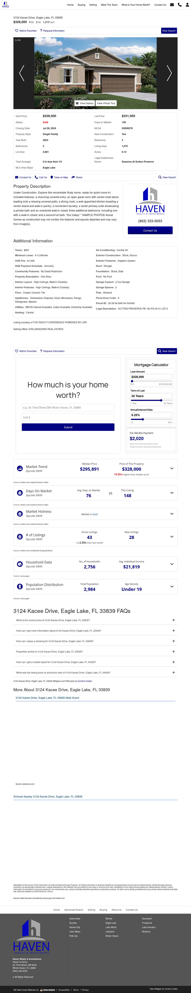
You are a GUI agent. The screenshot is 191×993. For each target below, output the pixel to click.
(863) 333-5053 (150, 220)
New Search (169, 30)
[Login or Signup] (187, 4)
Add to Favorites (28, 30)
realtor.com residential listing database (36, 550)
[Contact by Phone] (180, 4)
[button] (21, 73)
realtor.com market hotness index (34, 482)
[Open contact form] (172, 4)
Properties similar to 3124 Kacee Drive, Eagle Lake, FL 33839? (49, 651)
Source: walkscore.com (25, 784)
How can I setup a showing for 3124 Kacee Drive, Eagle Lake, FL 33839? (55, 641)
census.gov (24, 576)
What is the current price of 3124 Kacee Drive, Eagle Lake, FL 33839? (53, 620)
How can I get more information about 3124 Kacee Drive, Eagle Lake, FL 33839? (58, 630)
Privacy (85, 989)
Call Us (43, 177)
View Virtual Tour (106, 103)
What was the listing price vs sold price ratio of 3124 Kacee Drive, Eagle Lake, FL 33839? (63, 672)
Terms (75, 989)
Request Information (54, 30)
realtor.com (60, 898)
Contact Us (25, 177)
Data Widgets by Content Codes (164, 988)
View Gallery (86, 103)
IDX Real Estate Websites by (26, 989)
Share (79, 177)
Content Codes (85, 680)
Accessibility (64, 989)
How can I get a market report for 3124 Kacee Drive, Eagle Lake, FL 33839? (56, 662)
